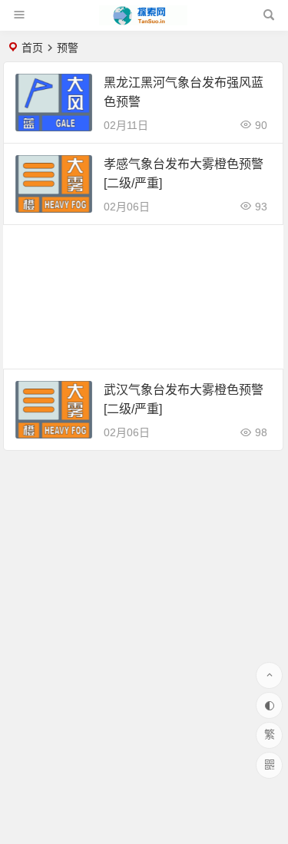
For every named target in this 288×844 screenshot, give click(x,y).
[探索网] (143, 21)
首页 (32, 47)
